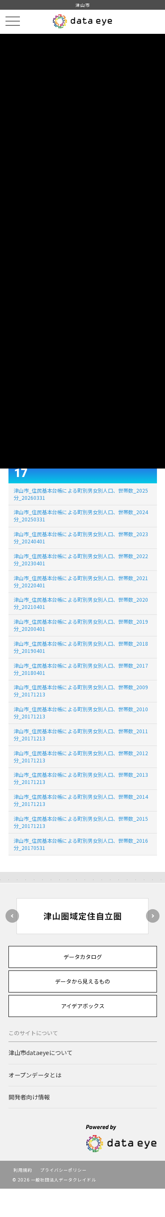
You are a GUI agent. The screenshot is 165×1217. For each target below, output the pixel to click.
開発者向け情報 (29, 1097)
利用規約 (23, 1170)
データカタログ (82, 957)
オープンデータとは (34, 1075)
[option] (82, 916)
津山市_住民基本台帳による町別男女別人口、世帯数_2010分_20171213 (81, 712)
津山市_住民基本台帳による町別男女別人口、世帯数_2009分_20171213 (81, 690)
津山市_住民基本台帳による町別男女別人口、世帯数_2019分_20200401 (81, 625)
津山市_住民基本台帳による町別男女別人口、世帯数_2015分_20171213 (81, 822)
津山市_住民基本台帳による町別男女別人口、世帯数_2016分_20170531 (81, 844)
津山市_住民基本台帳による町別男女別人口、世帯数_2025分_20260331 (81, 494)
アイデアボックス (82, 1006)
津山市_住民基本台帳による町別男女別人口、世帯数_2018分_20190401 (81, 647)
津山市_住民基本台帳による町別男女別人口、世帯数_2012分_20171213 (81, 756)
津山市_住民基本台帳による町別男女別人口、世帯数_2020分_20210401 (81, 603)
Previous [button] (12, 916)
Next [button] (153, 916)
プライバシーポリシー (63, 1170)
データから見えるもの (82, 981)
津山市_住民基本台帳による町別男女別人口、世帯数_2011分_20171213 (81, 734)
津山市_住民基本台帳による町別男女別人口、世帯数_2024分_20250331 (81, 515)
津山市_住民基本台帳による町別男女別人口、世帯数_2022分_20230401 (81, 559)
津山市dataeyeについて (40, 1052)
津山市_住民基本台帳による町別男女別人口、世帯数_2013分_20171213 (81, 778)
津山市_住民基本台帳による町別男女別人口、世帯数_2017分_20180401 (81, 669)
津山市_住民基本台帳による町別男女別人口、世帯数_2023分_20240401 (81, 537)
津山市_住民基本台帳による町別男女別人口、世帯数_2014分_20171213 (81, 800)
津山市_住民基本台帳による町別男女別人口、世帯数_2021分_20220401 (81, 581)
